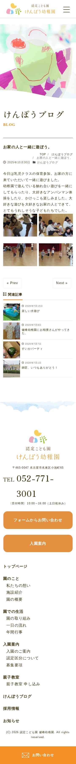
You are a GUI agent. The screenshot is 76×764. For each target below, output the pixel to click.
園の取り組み (18, 618)
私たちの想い (18, 585)
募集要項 (14, 665)
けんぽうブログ (47, 162)
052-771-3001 (28, 485)
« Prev (12, 283)
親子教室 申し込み (23, 684)
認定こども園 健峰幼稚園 (37, 732)
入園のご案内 (18, 651)
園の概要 (14, 599)
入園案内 (38, 543)
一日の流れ (16, 625)
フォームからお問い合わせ (38, 520)
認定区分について (22, 658)
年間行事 (14, 632)
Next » (62, 283)
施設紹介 (14, 592)
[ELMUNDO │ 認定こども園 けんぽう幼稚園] (30, 8)
